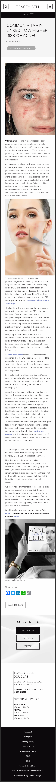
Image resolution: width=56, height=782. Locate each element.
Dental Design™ (35, 775)
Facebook (28, 732)
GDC (28, 756)
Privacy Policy (28, 741)
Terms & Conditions (27, 766)
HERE (7, 513)
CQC (28, 761)
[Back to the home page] (28, 7)
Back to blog (15, 604)
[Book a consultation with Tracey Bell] (50, 6)
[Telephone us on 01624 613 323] (5, 6)
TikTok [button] (28, 646)
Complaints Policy (28, 751)
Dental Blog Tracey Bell (21, 48)
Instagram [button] (28, 630)
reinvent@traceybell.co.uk (28, 689)
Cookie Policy (28, 746)
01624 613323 (20, 692)
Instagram (28, 736)
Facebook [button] (28, 638)
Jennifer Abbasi (15, 354)
